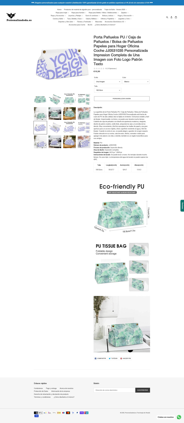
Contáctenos (38, 388)
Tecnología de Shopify (143, 413)
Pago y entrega (51, 388)
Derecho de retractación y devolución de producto (51, 394)
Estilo (96, 77)
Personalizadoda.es (131, 413)
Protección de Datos (41, 391)
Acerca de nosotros (66, 388)
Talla (95, 86)
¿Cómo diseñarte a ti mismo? (64, 397)
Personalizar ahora (122, 98)
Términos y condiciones (42, 397)
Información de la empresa (60, 391)
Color (124, 77)
